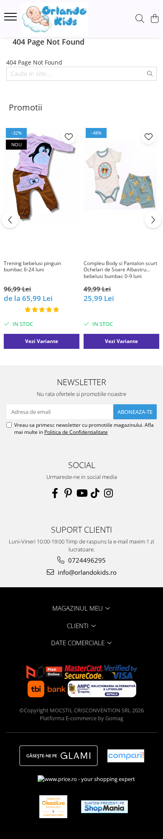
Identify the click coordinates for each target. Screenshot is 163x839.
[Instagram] (108, 493)
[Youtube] (81, 493)
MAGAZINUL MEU (78, 608)
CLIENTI (78, 625)
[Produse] (11, 19)
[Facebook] (55, 493)
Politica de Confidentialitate (76, 432)
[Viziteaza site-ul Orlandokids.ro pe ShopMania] (104, 806)
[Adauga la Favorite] (68, 136)
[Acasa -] (54, 18)
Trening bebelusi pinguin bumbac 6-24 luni (32, 266)
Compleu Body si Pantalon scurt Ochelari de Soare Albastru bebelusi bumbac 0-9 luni (120, 270)
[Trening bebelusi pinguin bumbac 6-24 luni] (41, 177)
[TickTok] (95, 493)
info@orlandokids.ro (86, 572)
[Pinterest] (68, 493)
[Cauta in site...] (139, 19)
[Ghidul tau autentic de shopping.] (125, 755)
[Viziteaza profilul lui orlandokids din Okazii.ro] (53, 806)
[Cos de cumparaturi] (154, 19)
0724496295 (86, 560)
